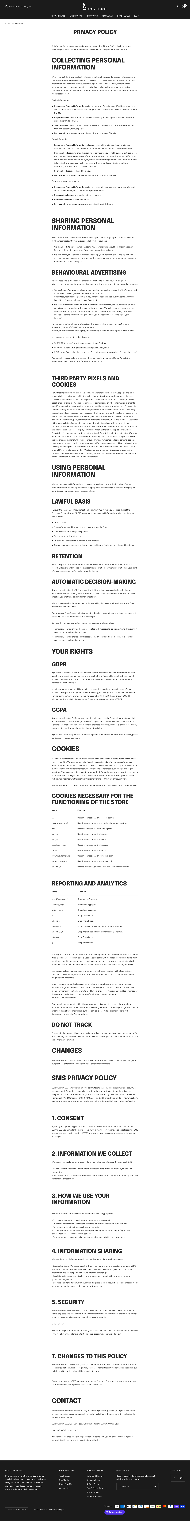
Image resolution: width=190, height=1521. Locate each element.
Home (7, 24)
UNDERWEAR (76, 16)
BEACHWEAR (123, 16)
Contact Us (64, 1488)
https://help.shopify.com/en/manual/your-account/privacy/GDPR (92, 699)
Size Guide (64, 1480)
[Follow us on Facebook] (174, 1477)
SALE (136, 16)
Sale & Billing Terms (95, 1488)
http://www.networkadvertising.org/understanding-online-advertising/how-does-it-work (94, 330)
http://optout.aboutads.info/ (89, 361)
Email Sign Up (65, 1484)
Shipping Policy (94, 1480)
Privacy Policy (93, 1492)
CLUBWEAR (107, 16)
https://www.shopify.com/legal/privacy (95, 250)
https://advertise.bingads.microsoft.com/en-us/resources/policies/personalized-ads (98, 352)
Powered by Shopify (56, 1509)
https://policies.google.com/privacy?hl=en (78, 297)
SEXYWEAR (92, 16)
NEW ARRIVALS (58, 16)
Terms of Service (94, 1496)
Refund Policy (93, 1484)
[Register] (155, 1486)
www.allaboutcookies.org (65, 997)
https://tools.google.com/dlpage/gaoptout (78, 300)
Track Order (64, 1476)
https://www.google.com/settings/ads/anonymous (86, 347)
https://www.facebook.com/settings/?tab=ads (87, 343)
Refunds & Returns (95, 1476)
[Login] (178, 6)
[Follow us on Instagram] (181, 1477)
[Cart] (183, 6)
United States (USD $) (15, 1509)
